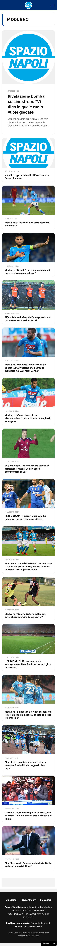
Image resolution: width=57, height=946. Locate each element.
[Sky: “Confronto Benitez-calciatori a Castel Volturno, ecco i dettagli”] (28, 848)
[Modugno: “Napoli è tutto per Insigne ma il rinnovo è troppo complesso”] (28, 255)
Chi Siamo (11, 900)
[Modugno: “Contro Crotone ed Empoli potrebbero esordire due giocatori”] (28, 599)
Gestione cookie (48, 943)
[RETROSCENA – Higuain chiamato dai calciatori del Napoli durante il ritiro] (28, 501)
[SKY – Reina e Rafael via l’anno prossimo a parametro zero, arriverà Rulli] (28, 302)
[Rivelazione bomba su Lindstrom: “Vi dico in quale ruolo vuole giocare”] (28, 83)
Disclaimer (45, 900)
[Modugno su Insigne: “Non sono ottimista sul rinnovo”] (28, 208)
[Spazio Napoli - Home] (28, 5)
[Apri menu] (52, 5)
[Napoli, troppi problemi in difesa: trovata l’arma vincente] (28, 160)
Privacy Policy (28, 900)
